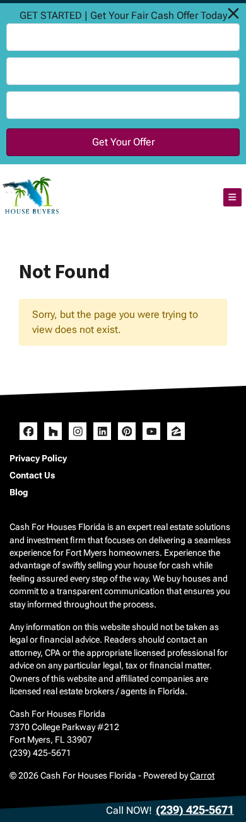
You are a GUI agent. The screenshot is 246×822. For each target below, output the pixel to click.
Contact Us (32, 475)
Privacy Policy (38, 458)
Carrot (202, 775)
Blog (18, 492)
